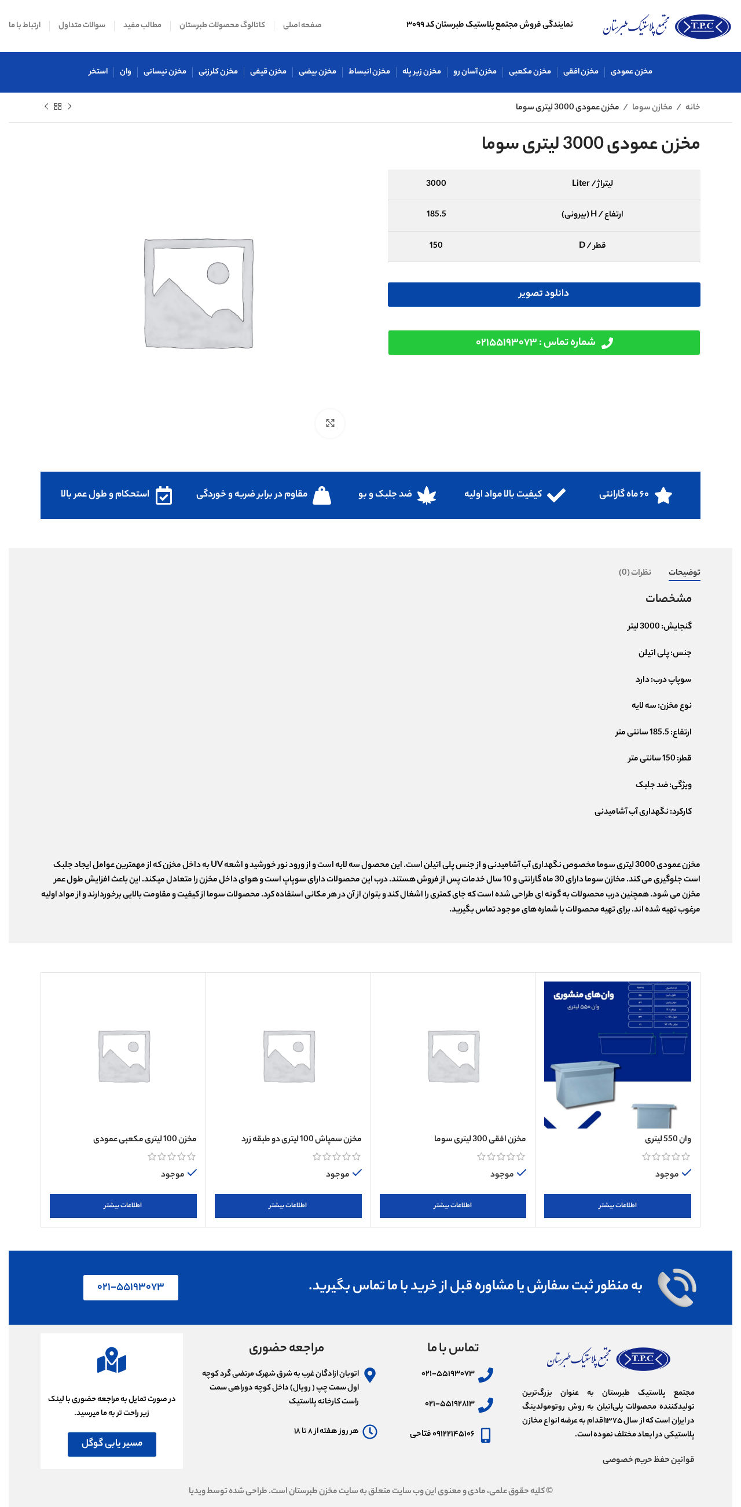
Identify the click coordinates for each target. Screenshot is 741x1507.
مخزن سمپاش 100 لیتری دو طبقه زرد (301, 1140)
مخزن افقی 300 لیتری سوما (480, 1140)
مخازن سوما (652, 108)
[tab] (684, 574)
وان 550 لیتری (668, 1140)
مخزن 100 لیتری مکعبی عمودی (145, 1140)
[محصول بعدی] (46, 107)
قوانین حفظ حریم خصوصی (649, 1461)
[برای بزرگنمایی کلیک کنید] (330, 423)
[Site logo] (667, 26)
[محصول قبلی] (69, 107)
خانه (692, 108)
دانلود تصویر (544, 294)
